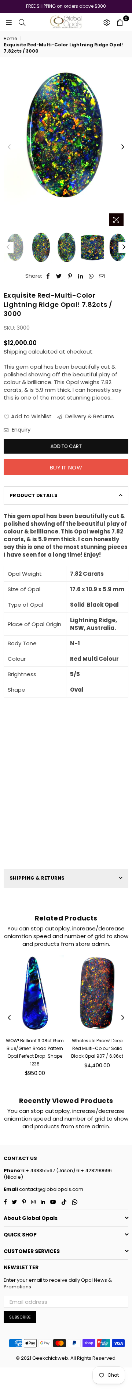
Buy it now (66, 467)
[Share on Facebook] (48, 276)
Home (10, 39)
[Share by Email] (102, 276)
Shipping (15, 351)
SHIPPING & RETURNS (37, 877)
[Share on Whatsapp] (91, 276)
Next (122, 147)
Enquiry (20, 429)
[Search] (22, 22)
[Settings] (106, 22)
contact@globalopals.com (50, 1189)
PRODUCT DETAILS (34, 495)
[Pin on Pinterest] (70, 276)
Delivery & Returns (89, 416)
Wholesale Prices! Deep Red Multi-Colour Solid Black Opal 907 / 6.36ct (97, 1048)
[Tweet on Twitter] (59, 276)
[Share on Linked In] (80, 276)
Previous (9, 147)
